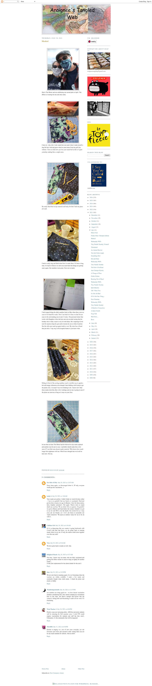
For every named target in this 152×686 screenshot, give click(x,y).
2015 (91, 357)
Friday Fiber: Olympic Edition (100, 236)
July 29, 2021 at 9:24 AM (57, 543)
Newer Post (45, 669)
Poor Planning (95, 299)
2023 (91, 206)
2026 (91, 197)
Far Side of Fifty (52, 482)
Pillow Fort (94, 233)
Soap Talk (94, 314)
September (94, 224)
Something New (95, 256)
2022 (91, 209)
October (93, 221)
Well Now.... (94, 317)
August (93, 227)
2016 (91, 354)
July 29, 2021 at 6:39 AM (63, 525)
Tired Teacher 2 (52, 609)
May (92, 326)
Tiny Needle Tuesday (97, 264)
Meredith (50, 627)
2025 (91, 200)
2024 (91, 203)
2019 (91, 345)
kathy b (49, 496)
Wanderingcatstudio (53, 590)
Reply (48, 490)
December (94, 215)
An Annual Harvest (96, 250)
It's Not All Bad (95, 293)
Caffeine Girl (51, 525)
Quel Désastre (95, 288)
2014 (91, 360)
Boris (92, 320)
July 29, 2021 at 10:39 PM (58, 572)
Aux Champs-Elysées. (97, 270)
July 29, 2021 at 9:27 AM (65, 555)
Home (63, 669)
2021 (91, 212)
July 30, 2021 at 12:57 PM (67, 590)
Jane (48, 572)
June (92, 323)
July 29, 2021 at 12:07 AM (66, 482)
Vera (48, 543)
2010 (91, 372)
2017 (91, 351)
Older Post (81, 669)
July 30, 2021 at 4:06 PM (64, 609)
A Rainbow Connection (98, 308)
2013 (91, 363)
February (94, 335)
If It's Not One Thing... (98, 296)
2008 (91, 378)
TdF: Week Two (96, 291)
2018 (91, 348)
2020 (91, 342)
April (93, 329)
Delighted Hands (52, 554)
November (94, 218)
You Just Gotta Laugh (97, 253)
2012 (91, 366)
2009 (91, 375)
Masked (93, 238)
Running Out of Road (97, 279)
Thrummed (94, 247)
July (92, 230)
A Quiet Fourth (95, 311)
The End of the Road (97, 267)
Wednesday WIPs (96, 241)
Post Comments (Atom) (57, 673)
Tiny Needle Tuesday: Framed (100, 244)
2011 (91, 369)
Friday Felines (95, 276)
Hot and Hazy (95, 259)
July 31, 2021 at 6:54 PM (60, 627)
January (93, 338)
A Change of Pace (96, 273)
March (93, 332)
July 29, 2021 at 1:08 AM (59, 496)
